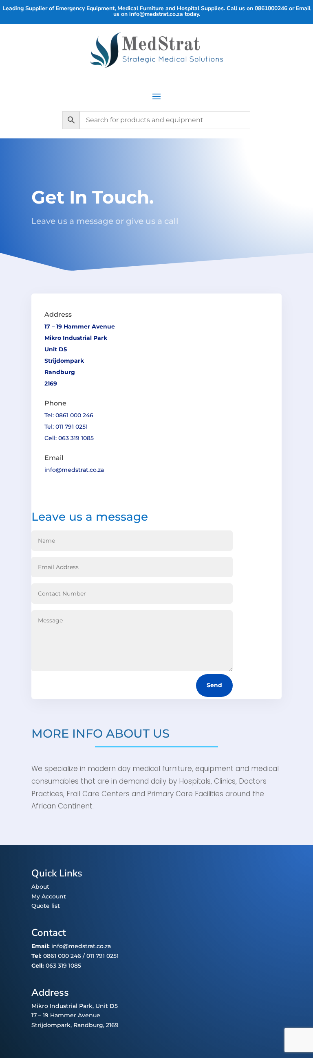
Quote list (45, 905)
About (40, 886)
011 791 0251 (102, 955)
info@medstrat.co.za (156, 14)
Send (214, 685)
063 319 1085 (63, 965)
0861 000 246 (61, 955)
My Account (48, 896)
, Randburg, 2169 (95, 1025)
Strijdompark (51, 1025)
